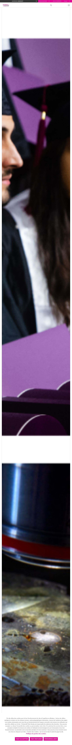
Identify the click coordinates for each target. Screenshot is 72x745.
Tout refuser (36, 739)
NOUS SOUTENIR (43, 1)
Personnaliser (51, 739)
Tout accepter (22, 739)
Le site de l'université (17, 1)
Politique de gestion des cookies (36, 733)
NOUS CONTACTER (57, 1)
